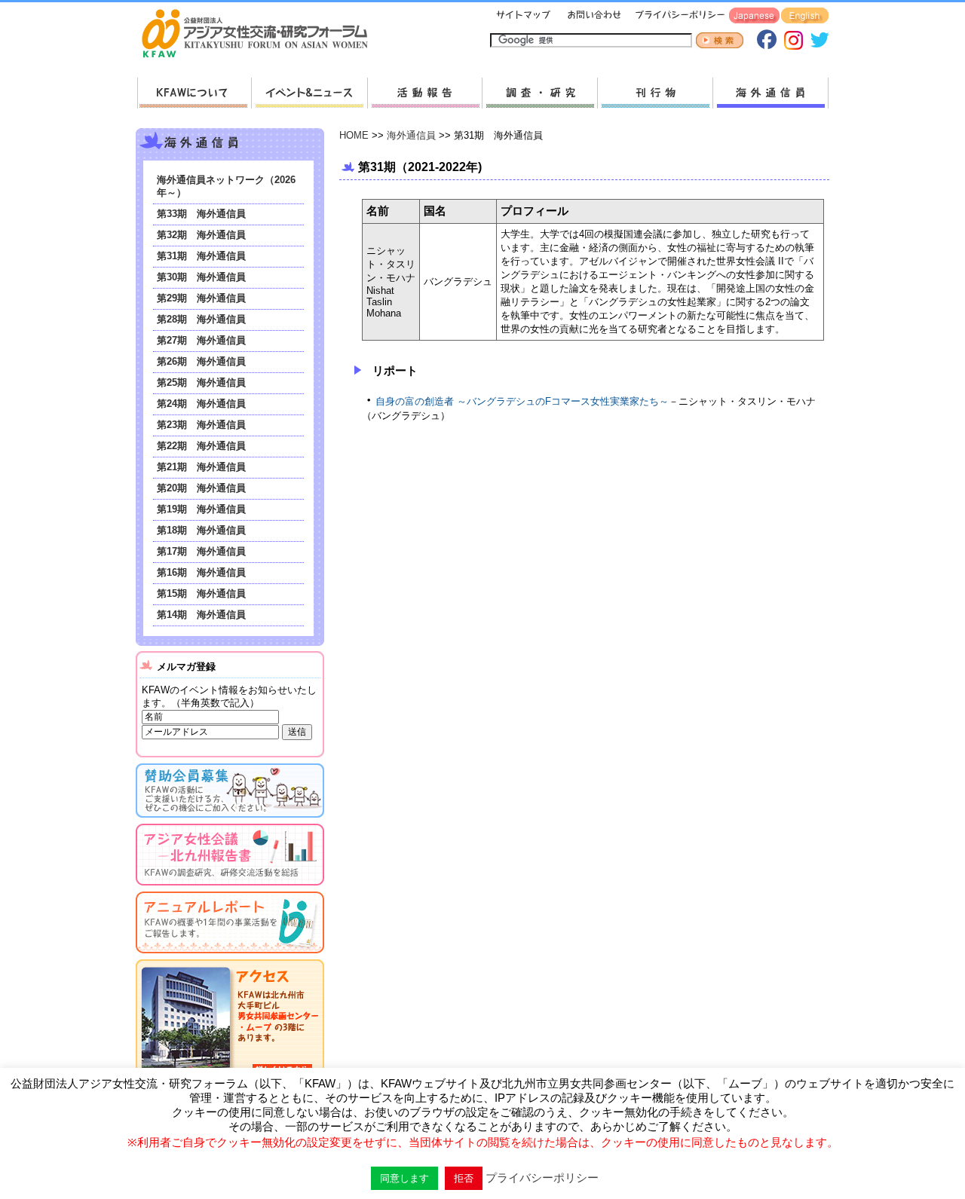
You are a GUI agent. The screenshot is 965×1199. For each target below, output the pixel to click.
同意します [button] (404, 1178)
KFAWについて (194, 93)
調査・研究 (539, 93)
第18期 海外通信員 (201, 530)
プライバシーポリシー (677, 16)
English (804, 16)
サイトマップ (524, 16)
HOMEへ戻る (260, 34)
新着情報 (309, 93)
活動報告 (424, 93)
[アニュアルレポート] (230, 956)
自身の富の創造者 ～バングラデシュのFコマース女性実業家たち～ (522, 401)
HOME (354, 135)
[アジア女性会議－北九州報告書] (230, 888)
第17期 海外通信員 (201, 551)
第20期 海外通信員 (201, 488)
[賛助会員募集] (230, 820)
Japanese (754, 16)
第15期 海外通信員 (201, 593)
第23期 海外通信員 (201, 424)
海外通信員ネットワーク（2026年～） (226, 186)
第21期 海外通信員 (201, 467)
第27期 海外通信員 (201, 340)
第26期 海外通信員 (201, 361)
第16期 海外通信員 (201, 572)
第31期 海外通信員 (201, 256)
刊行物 (654, 93)
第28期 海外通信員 (201, 319)
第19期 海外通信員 (201, 509)
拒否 (463, 1178)
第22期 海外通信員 (201, 445)
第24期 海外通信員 (201, 403)
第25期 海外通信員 (201, 382)
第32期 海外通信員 (201, 234)
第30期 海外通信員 (201, 277)
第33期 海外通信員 (201, 213)
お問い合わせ (592, 16)
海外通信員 (770, 93)
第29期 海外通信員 (201, 298)
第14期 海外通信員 (201, 614)
